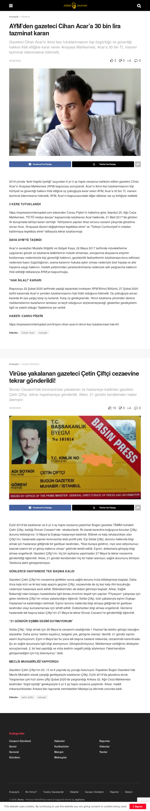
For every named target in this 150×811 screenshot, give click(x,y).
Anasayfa (13, 16)
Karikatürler (61, 746)
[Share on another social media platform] (138, 164)
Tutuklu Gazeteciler (53, 792)
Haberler (59, 741)
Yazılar (103, 752)
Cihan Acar (28, 332)
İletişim (129, 792)
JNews (20, 799)
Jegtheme (80, 799)
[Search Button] (139, 5)
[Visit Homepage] (75, 5)
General (14, 752)
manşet (43, 332)
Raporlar (104, 741)
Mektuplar (60, 757)
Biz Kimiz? (31, 792)
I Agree (137, 806)
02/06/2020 (15, 60)
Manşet (58, 752)
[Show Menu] (11, 5)
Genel (12, 746)
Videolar (104, 746)
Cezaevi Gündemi (30, 363)
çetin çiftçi (27, 697)
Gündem (25, 16)
